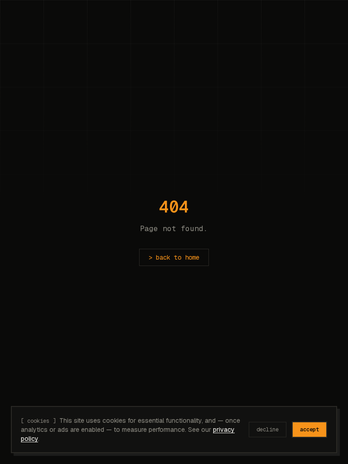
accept (309, 429)
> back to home (174, 257)
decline (267, 429)
